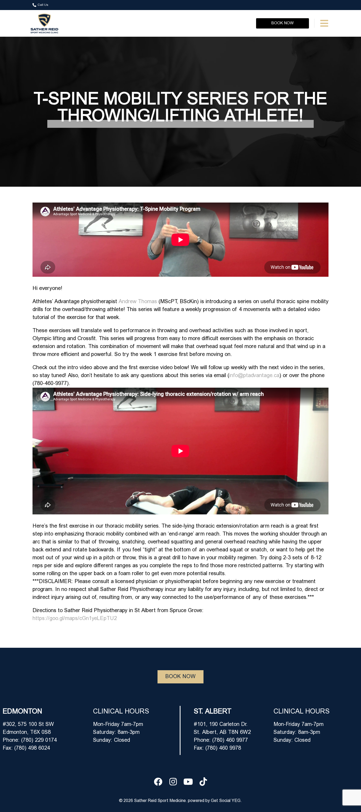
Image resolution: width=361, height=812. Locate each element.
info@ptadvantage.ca (254, 375)
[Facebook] (158, 781)
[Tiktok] (203, 781)
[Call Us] (34, 5)
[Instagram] (173, 781)
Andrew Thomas (138, 301)
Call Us (43, 5)
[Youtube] (188, 781)
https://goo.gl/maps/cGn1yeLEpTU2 (75, 618)
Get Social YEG (225, 801)
